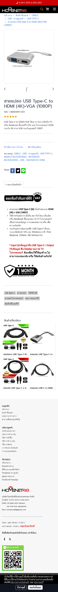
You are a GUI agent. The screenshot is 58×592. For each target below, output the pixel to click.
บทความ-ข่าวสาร (9, 416)
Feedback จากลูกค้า (10, 473)
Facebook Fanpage (10, 480)
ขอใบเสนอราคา (8, 431)
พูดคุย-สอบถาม (8, 476)
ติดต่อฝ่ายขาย (7, 466)
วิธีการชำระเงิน (8, 441)
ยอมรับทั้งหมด (35, 587)
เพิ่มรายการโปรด (14, 147)
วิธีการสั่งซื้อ (7, 438)
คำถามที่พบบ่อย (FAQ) (11, 419)
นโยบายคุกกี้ (38, 582)
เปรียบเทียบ (35, 147)
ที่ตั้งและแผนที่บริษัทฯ (11, 469)
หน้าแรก (5, 409)
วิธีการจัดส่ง (7, 444)
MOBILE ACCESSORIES (15, 157)
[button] (41, 9)
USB (22, 160)
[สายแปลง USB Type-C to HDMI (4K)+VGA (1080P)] (29, 57)
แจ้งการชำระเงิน (9, 434)
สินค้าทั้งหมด (7, 413)
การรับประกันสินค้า (10, 448)
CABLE (17, 153)
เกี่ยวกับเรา (6, 463)
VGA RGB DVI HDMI (35, 160)
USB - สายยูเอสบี (31, 153)
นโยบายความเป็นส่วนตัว (20, 582)
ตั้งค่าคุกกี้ (21, 587)
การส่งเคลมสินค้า (9, 451)
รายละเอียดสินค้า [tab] (14, 184)
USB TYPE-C (46, 153)
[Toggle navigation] (54, 9)
